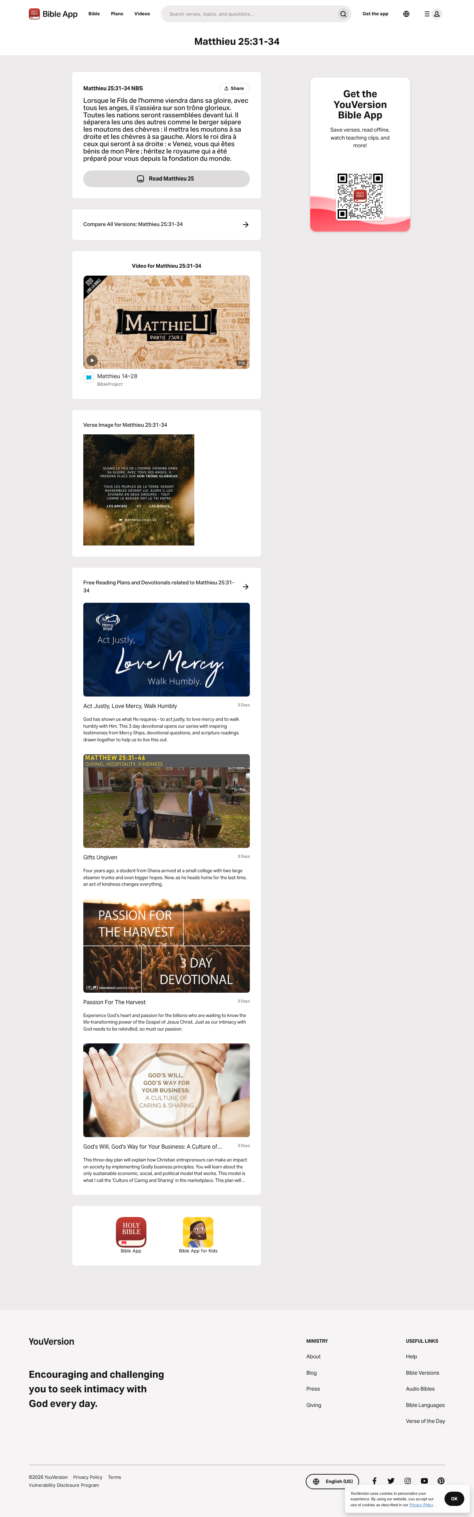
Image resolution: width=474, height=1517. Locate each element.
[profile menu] (432, 14)
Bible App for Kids (198, 1250)
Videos (142, 13)
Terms (114, 1477)
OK (454, 1498)
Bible (94, 13)
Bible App (131, 1250)
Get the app (375, 13)
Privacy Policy (87, 1477)
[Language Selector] (406, 14)
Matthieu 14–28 (123, 376)
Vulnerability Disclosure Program (64, 1485)
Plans (117, 13)
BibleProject (110, 384)
